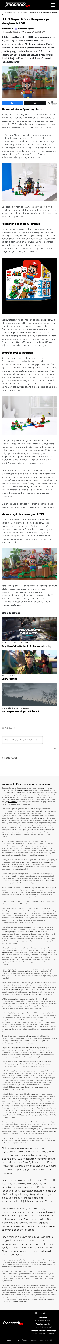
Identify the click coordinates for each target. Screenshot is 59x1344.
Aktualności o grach (20, 12)
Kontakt (17, 1340)
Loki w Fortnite (9, 679)
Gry (11, 12)
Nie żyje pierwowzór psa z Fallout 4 (20, 711)
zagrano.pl (5, 12)
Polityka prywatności (29, 1340)
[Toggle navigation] (53, 5)
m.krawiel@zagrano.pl (43, 1327)
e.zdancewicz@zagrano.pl (43, 1333)
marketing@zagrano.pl (43, 1320)
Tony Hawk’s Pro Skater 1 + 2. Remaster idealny (27, 646)
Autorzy (9, 1340)
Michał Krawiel (7, 29)
